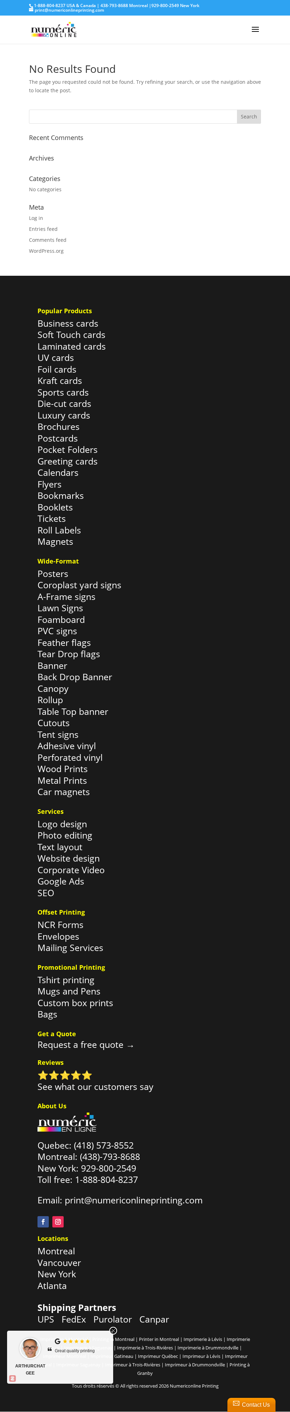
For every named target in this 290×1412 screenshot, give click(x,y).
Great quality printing (75, 1350)
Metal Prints (62, 780)
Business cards (67, 323)
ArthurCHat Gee (30, 1370)
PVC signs (57, 631)
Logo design (62, 824)
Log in (36, 218)
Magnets (55, 541)
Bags (47, 1014)
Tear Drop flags (68, 654)
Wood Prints (62, 769)
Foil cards (56, 369)
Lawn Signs (60, 608)
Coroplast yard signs (79, 585)
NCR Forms (60, 924)
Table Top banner (72, 711)
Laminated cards (71, 346)
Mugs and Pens (68, 991)
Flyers (49, 484)
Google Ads (60, 881)
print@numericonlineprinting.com (134, 1200)
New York (56, 1274)
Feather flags (64, 642)
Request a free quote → (86, 1044)
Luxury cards (63, 415)
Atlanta (52, 1285)
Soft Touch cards (71, 334)
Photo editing (64, 835)
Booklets (55, 507)
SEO (45, 893)
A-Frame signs (66, 596)
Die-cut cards (64, 403)
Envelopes (58, 936)
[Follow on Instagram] (58, 1221)
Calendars (58, 472)
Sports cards (63, 392)
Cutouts (53, 723)
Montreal (56, 1251)
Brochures (58, 426)
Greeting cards (67, 461)
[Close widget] (113, 1331)
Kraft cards (59, 380)
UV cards (55, 357)
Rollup (50, 700)
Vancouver (59, 1262)
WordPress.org (46, 250)
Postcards (57, 438)
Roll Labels (59, 530)
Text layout (59, 847)
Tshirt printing (65, 980)
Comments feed (47, 240)
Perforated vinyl (70, 757)
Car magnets (63, 792)
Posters (52, 573)
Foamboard (61, 619)
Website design (68, 858)
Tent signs (58, 734)
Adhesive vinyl (66, 746)
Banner (52, 665)
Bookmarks (60, 495)
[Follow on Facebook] (43, 1221)
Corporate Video (71, 870)
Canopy (53, 688)
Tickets (51, 518)
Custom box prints (75, 1003)
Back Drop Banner (74, 677)
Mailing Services (70, 947)
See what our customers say (95, 1086)
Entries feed (43, 229)
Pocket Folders (67, 449)
